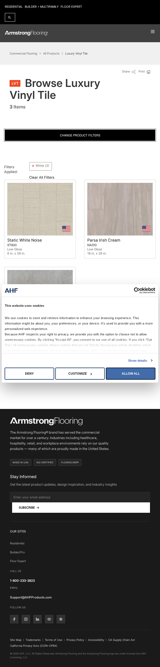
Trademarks (33, 640)
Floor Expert (71, 6)
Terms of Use (53, 640)
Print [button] (142, 71)
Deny (29, 373)
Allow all (131, 373)
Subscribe (29, 507)
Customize (77, 373)
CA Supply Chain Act (121, 640)
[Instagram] (26, 619)
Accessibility (96, 640)
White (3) (42, 166)
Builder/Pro (17, 552)
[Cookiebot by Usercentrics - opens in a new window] (137, 290)
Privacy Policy (75, 640)
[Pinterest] (61, 619)
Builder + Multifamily (42, 6)
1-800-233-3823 (22, 581)
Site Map (15, 640)
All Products (51, 53)
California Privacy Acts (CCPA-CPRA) (33, 645)
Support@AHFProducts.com (31, 597)
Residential (14, 6)
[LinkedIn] (37, 619)
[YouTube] (49, 619)
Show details (137, 360)
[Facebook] (14, 619)
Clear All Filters (41, 177)
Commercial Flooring (23, 53)
